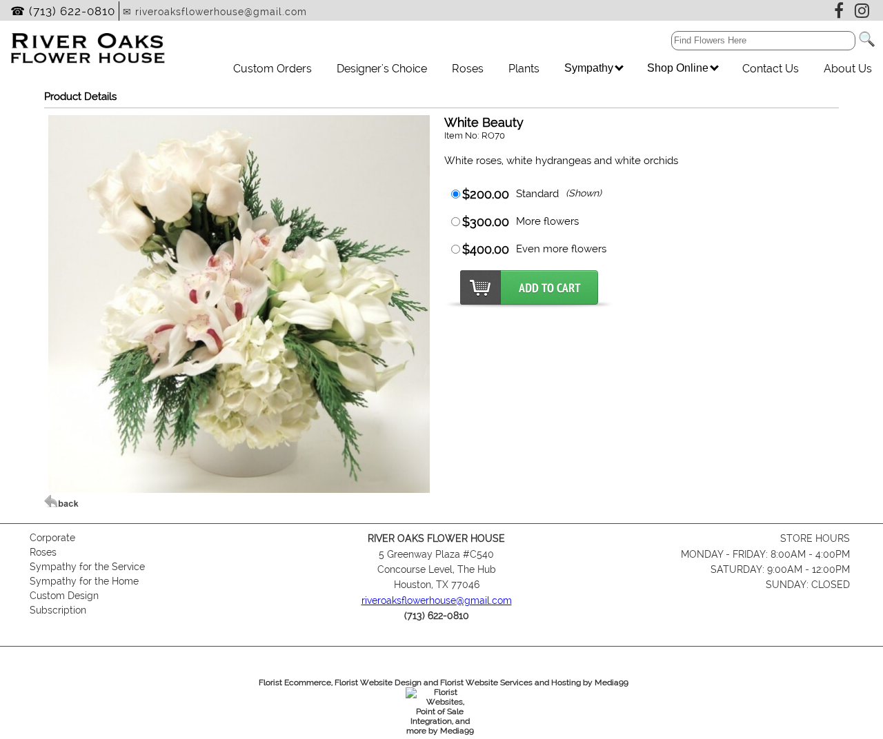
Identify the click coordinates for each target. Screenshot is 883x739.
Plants (523, 68)
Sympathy (590, 68)
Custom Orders (272, 68)
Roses (468, 68)
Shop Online (679, 68)
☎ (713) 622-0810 (62, 11)
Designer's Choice (382, 68)
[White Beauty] (239, 489)
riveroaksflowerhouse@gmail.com (436, 600)
